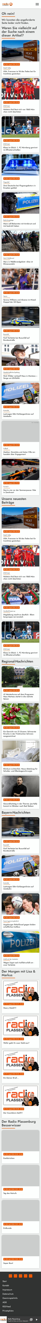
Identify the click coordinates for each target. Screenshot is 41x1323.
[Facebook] (15, 1276)
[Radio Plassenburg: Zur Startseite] (18, 4)
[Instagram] (20, 1276)
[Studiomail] (25, 1276)
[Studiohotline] (30, 1276)
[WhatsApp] (10, 1276)
